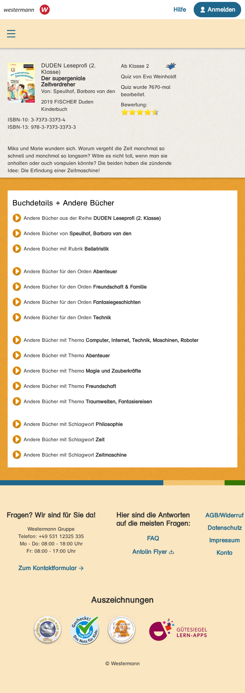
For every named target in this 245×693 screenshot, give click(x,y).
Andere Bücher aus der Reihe (92, 218)
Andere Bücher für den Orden (70, 271)
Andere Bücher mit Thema (111, 340)
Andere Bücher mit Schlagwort (73, 424)
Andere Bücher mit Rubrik (66, 249)
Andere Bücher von (77, 233)
